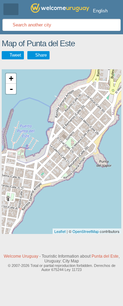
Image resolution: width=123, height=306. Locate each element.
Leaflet (60, 231)
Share (41, 55)
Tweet (15, 55)
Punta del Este (105, 256)
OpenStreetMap (85, 231)
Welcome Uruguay (21, 256)
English (100, 10)
